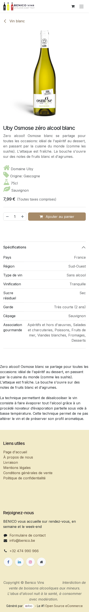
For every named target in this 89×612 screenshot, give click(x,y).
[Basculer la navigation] (81, 6)
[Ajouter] (22, 216)
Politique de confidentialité (24, 478)
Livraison (10, 462)
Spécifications (14, 247)
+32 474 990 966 (24, 551)
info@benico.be (22, 540)
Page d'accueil (15, 452)
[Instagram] (30, 562)
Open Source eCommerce (64, 606)
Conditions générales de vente (27, 473)
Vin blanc (16, 21)
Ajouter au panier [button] (59, 216)
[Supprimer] (7, 216)
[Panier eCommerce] (72, 6)
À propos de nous (18, 457)
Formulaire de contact (28, 535)
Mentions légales (17, 467)
